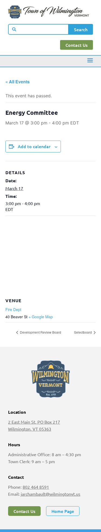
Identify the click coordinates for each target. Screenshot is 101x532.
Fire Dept (13, 309)
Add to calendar (34, 146)
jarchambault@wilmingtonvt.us (50, 494)
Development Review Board (40, 332)
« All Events (17, 81)
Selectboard (83, 332)
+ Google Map (41, 316)
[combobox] (38, 29)
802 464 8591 (36, 487)
